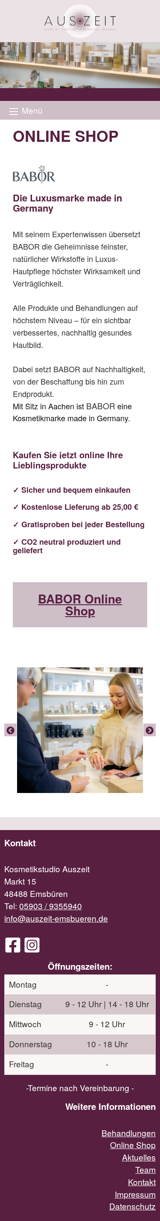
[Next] (149, 730)
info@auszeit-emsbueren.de (56, 918)
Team (145, 1169)
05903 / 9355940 (50, 905)
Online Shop (133, 1144)
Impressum (135, 1194)
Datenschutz (132, 1206)
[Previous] (10, 730)
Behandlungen (129, 1132)
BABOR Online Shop (80, 604)
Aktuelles (139, 1157)
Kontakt (142, 1181)
